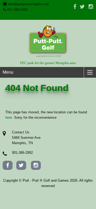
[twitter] (82, 6)
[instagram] (90, 6)
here (8, 117)
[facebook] (74, 6)
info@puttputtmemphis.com (28, 4)
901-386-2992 (17, 10)
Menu (8, 72)
